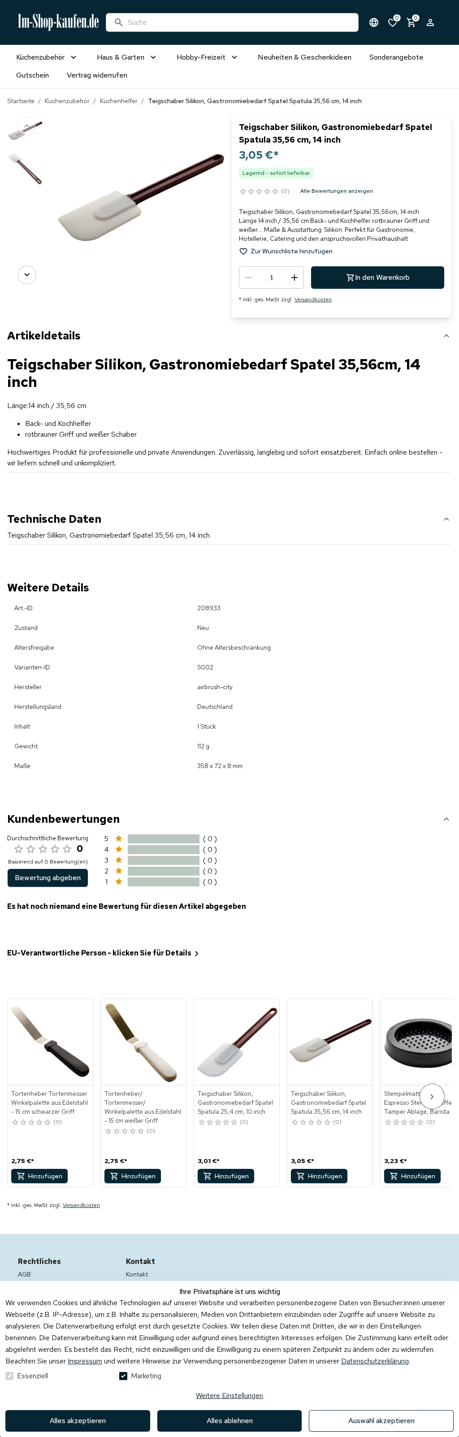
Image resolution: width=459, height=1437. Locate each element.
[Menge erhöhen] (294, 277)
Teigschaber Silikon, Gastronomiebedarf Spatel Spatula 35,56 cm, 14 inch (328, 1103)
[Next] (27, 275)
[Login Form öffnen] (430, 22)
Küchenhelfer (119, 101)
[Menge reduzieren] (248, 277)
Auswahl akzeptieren (381, 1420)
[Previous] (27, 126)
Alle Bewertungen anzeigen (336, 191)
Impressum (85, 1361)
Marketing (146, 1376)
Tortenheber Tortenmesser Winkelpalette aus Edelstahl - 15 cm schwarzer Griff (49, 1103)
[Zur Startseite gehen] (58, 22)
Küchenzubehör (67, 101)
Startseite (21, 101)
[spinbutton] (271, 277)
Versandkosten (313, 299)
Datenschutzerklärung (375, 1361)
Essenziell (32, 1376)
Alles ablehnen (230, 1420)
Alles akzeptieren (78, 1420)
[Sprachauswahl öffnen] (374, 22)
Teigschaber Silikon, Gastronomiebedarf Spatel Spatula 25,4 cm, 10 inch (235, 1103)
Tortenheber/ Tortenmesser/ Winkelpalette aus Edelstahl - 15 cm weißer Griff (142, 1107)
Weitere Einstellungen (229, 1395)
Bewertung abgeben (48, 877)
